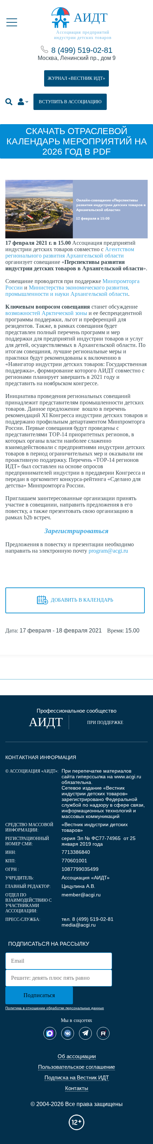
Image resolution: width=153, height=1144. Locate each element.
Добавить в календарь (82, 600)
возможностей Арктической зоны (46, 313)
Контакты (76, 1088)
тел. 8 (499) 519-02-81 (88, 919)
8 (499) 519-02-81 (81, 50)
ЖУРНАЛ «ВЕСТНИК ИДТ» (76, 78)
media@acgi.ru (79, 925)
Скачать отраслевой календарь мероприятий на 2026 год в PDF (76, 141)
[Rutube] (103, 1033)
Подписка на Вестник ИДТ (76, 1077)
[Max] (49, 1033)
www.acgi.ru (127, 776)
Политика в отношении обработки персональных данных (54, 1008)
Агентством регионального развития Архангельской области (69, 252)
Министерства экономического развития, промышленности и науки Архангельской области (67, 290)
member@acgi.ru (81, 894)
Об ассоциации (77, 1056)
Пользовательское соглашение (76, 1067)
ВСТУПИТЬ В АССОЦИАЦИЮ (70, 101)
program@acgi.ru (108, 551)
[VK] (67, 1033)
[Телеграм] (85, 1033)
